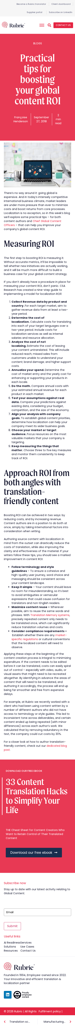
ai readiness (12, 942)
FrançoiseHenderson (20, 119)
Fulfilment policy (50, 1011)
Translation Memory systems (49, 615)
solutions (10, 947)
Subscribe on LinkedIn (60, 12)
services (26, 942)
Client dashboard (61, 4)
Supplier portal (34, 12)
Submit (12, 926)
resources (11, 951)
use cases (27, 947)
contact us (28, 951)
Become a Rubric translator (31, 4)
